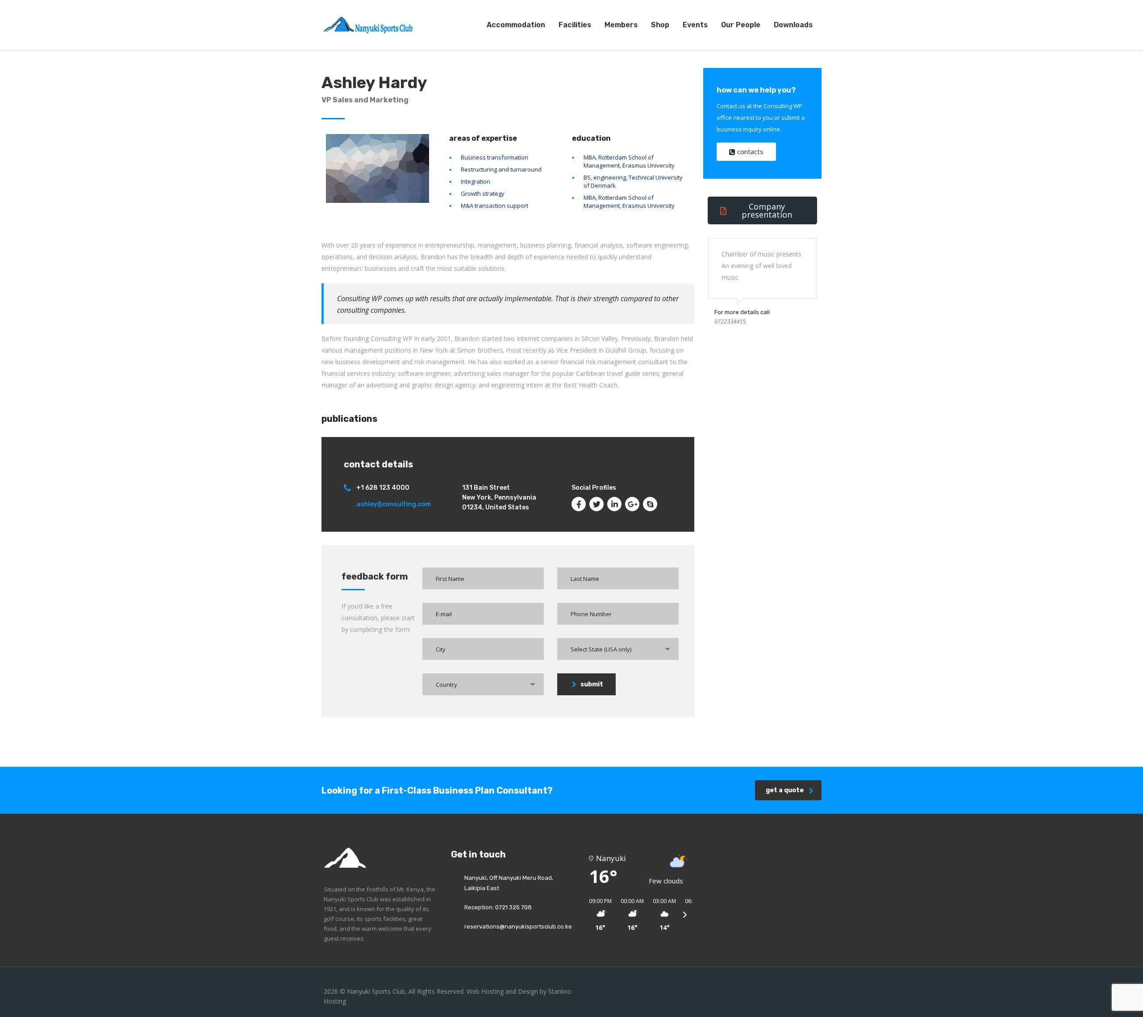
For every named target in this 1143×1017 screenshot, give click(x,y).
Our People (740, 25)
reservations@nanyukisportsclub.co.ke (518, 926)
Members (621, 25)
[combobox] (618, 649)
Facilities (575, 25)
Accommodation (516, 25)
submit (591, 684)
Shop (660, 25)
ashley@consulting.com (393, 504)
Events (695, 25)
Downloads (793, 25)
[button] (597, 915)
